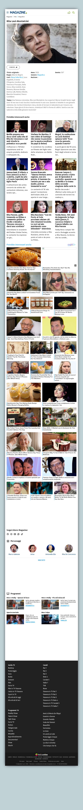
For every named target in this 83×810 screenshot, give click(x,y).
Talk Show (11, 719)
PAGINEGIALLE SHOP (31, 757)
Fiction (10, 725)
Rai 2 (45, 671)
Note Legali (29, 761)
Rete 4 (45, 677)
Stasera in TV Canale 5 (51, 703)
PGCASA (40, 757)
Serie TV (11, 686)
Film (15, 16)
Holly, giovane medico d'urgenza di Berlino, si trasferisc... (33, 602)
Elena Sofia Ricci (17, 77)
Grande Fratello (48, 719)
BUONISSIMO (38, 758)
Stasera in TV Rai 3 (50, 697)
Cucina (10, 731)
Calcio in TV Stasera (15, 691)
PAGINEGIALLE (22, 757)
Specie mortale (13, 612)
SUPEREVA (45, 758)
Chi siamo (21, 761)
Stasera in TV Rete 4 (50, 700)
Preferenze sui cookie (53, 761)
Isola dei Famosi (49, 722)
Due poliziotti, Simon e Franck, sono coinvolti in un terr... (68, 616)
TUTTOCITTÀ (55, 757)
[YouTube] (15, 534)
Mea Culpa (46, 612)
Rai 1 (44, 668)
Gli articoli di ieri (14, 700)
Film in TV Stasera (14, 688)
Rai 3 (45, 674)
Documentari (13, 740)
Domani (11, 680)
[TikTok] (22, 534)
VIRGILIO (15, 757)
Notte (10, 677)
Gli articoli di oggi (14, 697)
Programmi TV (13, 710)
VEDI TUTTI (41, 560)
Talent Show (12, 716)
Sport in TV (12, 694)
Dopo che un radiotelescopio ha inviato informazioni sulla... (32, 617)
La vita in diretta (49, 743)
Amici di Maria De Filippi (52, 713)
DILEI (60, 757)
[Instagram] (11, 534)
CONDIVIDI (12, 67)
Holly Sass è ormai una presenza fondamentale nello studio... (68, 602)
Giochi (10, 745)
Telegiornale (12, 728)
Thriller (64, 620)
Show (10, 743)
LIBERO (10, 757)
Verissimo (46, 728)
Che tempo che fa (49, 746)
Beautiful (46, 725)
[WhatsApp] (18, 534)
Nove (45, 688)
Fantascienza (30, 622)
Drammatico (30, 606)
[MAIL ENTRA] (69, 12)
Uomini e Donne (49, 716)
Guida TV (11, 665)
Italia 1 (45, 683)
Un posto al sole (49, 734)
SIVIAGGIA (65, 757)
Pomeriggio (12, 671)
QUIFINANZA (72, 757)
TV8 (44, 686)
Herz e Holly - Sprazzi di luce (18, 598)
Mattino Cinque (48, 740)
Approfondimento (14, 737)
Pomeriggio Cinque (50, 737)
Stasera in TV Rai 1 (50, 691)
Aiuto (62, 761)
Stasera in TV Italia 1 (50, 706)
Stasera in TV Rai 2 (50, 694)
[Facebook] (8, 534)
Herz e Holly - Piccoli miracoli (53, 598)
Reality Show (13, 713)
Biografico (21, 16)
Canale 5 (46, 680)
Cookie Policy (43, 761)
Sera (9, 674)
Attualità (11, 734)
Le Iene (45, 731)
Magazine (9, 16)
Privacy (36, 761)
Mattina (11, 668)
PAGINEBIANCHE (47, 757)
